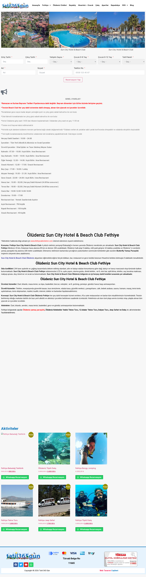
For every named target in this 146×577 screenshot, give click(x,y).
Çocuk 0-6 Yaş (80, 57)
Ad (2, 68)
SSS (124, 5)
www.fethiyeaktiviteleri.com (42, 241)
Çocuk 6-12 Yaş (105, 57)
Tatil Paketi (127, 57)
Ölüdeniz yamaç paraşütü (34, 310)
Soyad (40, 68)
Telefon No (78, 68)
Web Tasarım (105, 570)
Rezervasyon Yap (73, 80)
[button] (3, 31)
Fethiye (45, 5)
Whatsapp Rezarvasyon (16, 477)
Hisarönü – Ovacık (85, 5)
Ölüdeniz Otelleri (60, 5)
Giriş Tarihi (5, 57)
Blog (132, 5)
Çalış (97, 5)
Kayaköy (72, 5)
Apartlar (105, 5)
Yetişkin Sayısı (56, 57)
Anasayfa (36, 5)
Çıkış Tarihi (30, 57)
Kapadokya (115, 5)
